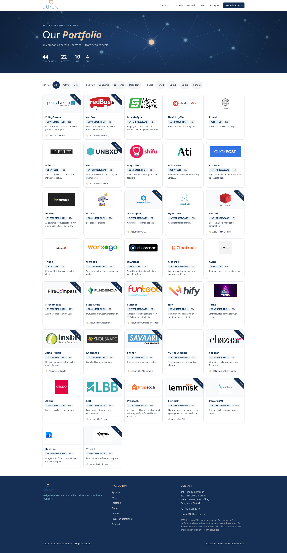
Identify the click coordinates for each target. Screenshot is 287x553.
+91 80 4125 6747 (190, 508)
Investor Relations (122, 518)
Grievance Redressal (234, 543)
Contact (116, 524)
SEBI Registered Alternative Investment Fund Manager (206, 520)
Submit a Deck (234, 5)
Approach (166, 5)
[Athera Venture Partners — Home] (51, 5)
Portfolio (191, 5)
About (179, 5)
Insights (214, 5)
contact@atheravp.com (193, 514)
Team (203, 5)
